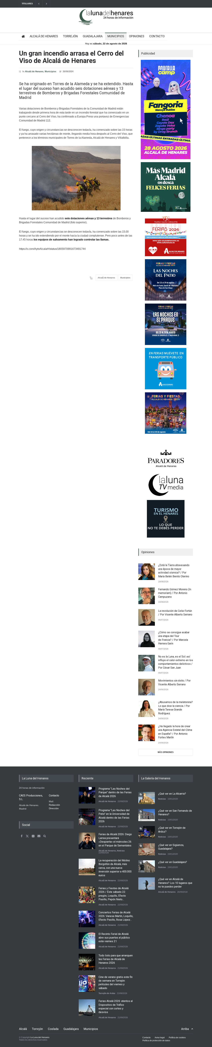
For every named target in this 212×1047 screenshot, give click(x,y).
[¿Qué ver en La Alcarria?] (146, 798)
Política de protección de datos (156, 1040)
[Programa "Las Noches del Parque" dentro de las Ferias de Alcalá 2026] (87, 795)
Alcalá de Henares (34, 71)
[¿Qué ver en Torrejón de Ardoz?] (146, 832)
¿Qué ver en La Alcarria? (172, 793)
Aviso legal (160, 1037)
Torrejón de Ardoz (107, 993)
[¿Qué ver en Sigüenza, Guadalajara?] (146, 849)
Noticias (121, 851)
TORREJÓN (70, 36)
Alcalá (23, 1029)
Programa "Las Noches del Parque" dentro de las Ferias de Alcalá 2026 (115, 792)
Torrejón (37, 1029)
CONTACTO (157, 36)
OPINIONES (136, 36)
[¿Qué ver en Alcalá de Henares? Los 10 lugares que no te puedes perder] (146, 883)
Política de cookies (177, 1037)
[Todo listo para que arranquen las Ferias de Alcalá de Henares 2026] (87, 962)
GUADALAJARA (93, 36)
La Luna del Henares (39, 1037)
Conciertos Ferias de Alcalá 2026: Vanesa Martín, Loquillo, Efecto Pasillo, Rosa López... (116, 916)
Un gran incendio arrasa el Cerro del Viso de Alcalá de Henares (71, 57)
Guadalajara (71, 1029)
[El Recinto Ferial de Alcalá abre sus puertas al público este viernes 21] (87, 940)
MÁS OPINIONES (166, 752)
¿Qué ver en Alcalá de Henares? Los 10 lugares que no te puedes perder (175, 883)
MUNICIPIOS (115, 36)
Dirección (54, 808)
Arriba (185, 1029)
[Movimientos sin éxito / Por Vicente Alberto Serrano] (146, 687)
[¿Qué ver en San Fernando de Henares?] (146, 815)
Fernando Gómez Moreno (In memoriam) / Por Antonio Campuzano (174, 593)
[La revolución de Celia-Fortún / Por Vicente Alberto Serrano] (146, 617)
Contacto (146, 1037)
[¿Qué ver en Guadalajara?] (146, 866)
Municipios (50, 71)
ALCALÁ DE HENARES (44, 36)
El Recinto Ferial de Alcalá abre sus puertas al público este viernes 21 (114, 937)
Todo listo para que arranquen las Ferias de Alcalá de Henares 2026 (116, 959)
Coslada (53, 1029)
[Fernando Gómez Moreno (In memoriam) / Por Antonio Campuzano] (146, 596)
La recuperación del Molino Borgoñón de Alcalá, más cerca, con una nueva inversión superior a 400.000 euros (115, 868)
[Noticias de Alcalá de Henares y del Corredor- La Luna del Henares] (106, 20)
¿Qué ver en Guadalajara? (172, 862)
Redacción (54, 805)
